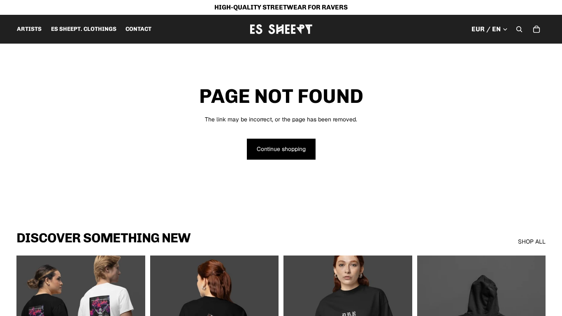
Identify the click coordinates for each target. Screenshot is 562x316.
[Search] (519, 29)
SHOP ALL (532, 241)
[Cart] (536, 29)
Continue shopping (281, 149)
